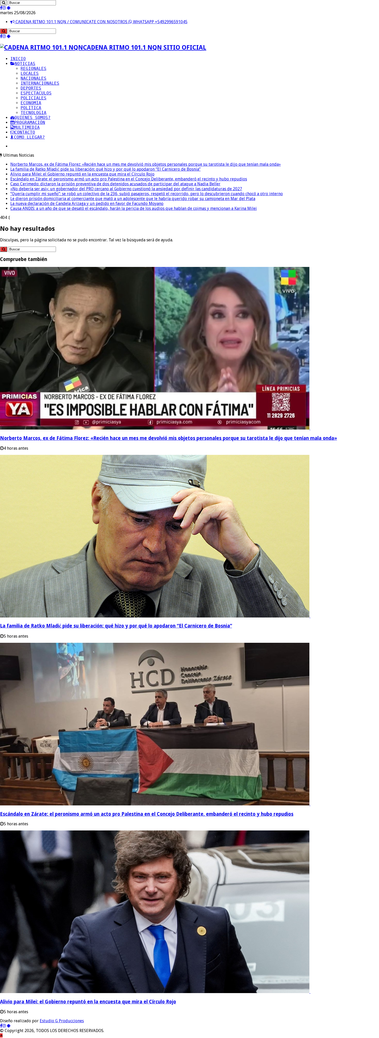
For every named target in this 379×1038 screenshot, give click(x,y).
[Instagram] (4, 7)
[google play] (8, 7)
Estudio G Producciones (62, 1020)
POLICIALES (33, 98)
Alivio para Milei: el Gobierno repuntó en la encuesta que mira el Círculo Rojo (82, 174)
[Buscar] (3, 2)
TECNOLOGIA (33, 112)
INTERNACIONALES (40, 83)
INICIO (18, 58)
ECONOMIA (31, 102)
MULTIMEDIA (27, 127)
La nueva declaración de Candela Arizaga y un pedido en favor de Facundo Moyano (86, 203)
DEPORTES (31, 88)
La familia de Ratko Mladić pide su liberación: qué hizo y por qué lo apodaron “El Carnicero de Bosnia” (105, 169)
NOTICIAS (25, 63)
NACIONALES (33, 78)
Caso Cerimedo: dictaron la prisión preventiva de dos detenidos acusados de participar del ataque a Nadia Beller (115, 183)
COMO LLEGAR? (29, 137)
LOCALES (30, 73)
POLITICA (31, 107)
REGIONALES (33, 68)
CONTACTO (24, 132)
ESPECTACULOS (36, 93)
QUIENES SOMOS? (32, 117)
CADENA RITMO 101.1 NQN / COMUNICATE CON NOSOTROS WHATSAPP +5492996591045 (100, 21)
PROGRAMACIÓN (29, 122)
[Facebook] (1, 7)
